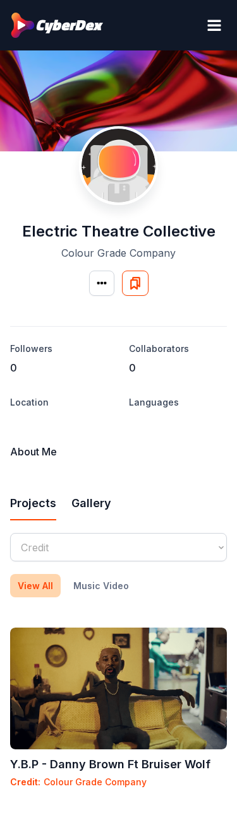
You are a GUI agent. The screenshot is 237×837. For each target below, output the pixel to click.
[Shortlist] (135, 283)
